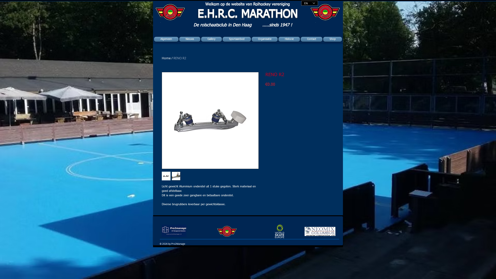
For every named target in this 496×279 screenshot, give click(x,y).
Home (166, 58)
